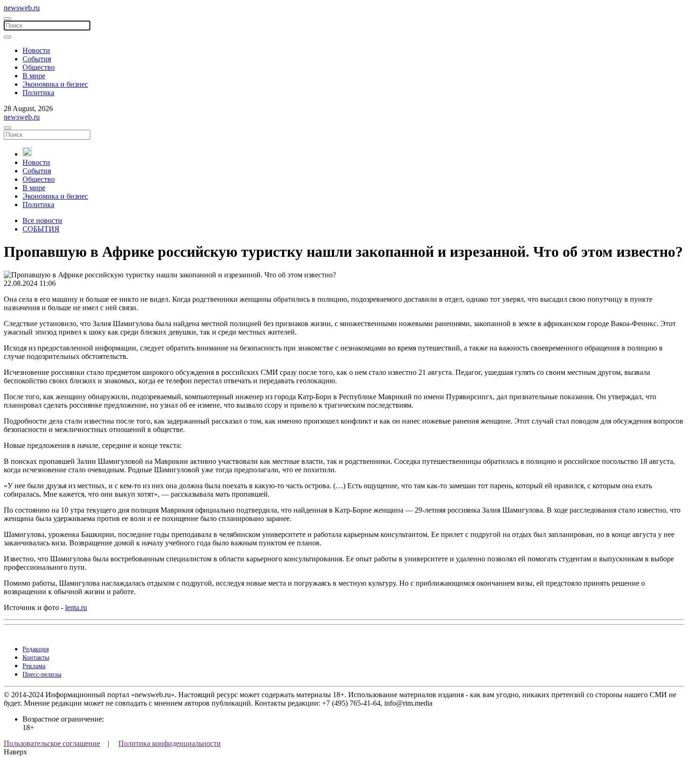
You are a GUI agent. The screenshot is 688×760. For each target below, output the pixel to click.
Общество (38, 67)
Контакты (35, 657)
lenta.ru (76, 607)
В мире (33, 76)
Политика (38, 93)
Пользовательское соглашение (52, 743)
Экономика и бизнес (55, 84)
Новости (36, 50)
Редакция (35, 649)
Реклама (33, 666)
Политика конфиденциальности (169, 743)
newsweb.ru (22, 8)
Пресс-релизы (41, 674)
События (36, 59)
